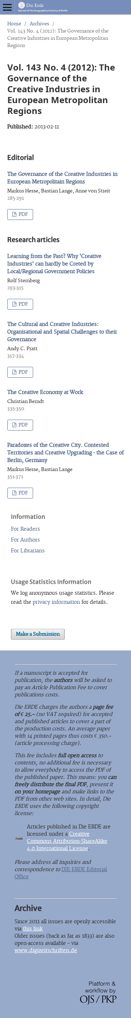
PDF (22, 214)
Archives (39, 24)
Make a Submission (38, 634)
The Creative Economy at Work (45, 392)
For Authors (25, 540)
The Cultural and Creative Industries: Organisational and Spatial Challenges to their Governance (62, 332)
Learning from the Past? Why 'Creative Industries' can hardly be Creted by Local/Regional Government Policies (54, 264)
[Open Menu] (7, 7)
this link (33, 929)
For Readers (25, 529)
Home (14, 24)
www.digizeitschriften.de (46, 950)
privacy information (56, 602)
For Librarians (28, 551)
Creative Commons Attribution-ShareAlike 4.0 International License (67, 841)
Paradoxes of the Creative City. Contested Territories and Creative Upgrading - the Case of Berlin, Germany (65, 452)
